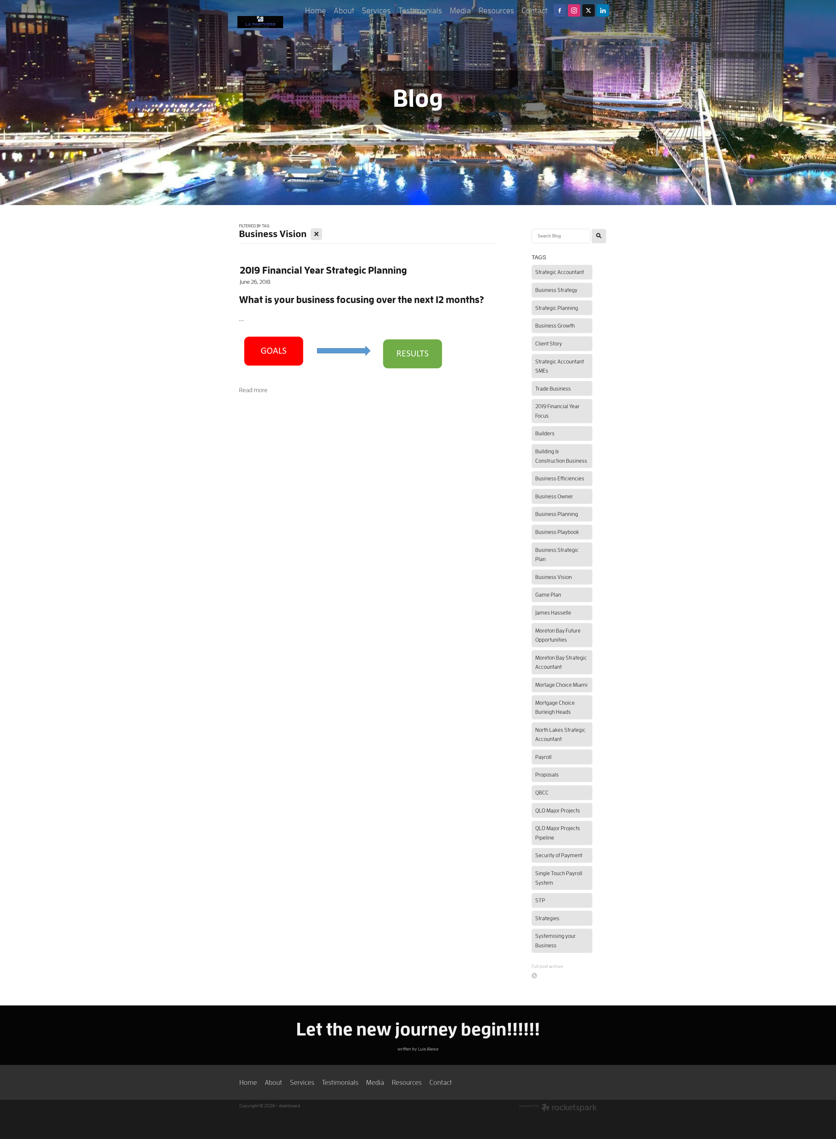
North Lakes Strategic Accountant (560, 734)
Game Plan (548, 594)
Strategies (547, 918)
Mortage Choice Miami (561, 685)
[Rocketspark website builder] (558, 1108)
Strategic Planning (556, 308)
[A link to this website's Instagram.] (574, 10)
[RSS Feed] (534, 975)
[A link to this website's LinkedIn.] (603, 10)
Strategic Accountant (559, 272)
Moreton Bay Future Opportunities (558, 635)
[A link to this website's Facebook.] (560, 10)
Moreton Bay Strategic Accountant (561, 662)
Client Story (548, 343)
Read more (253, 389)
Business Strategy (556, 290)
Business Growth (555, 325)
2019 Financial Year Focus (557, 411)
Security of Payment (558, 855)
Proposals (547, 774)
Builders (545, 433)
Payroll (543, 757)
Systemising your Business (555, 940)
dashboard (289, 1105)
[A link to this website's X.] (588, 10)
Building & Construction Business (561, 456)
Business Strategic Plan (557, 554)
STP (540, 900)
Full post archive (547, 966)
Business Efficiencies (559, 478)
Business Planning (556, 514)
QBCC (542, 792)
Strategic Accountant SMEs (559, 366)
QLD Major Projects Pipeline (557, 833)
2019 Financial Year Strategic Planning (323, 270)
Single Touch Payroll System (558, 878)
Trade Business (553, 388)
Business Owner (554, 496)
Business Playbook (557, 532)
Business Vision (553, 577)
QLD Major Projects (557, 810)
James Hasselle (553, 612)
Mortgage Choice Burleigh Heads (555, 707)
